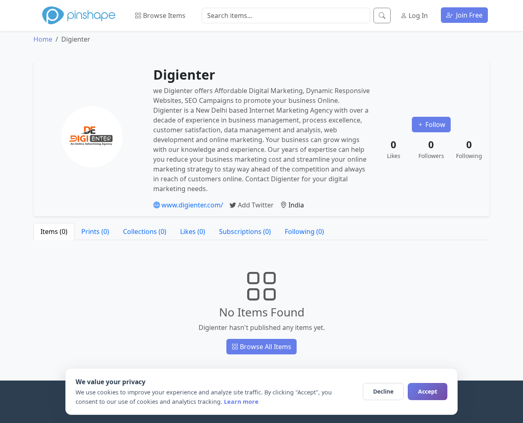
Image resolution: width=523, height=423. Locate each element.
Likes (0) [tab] (192, 231)
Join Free (468, 15)
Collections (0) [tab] (144, 231)
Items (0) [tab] (53, 231)
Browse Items (163, 15)
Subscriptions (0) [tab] (245, 231)
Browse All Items (264, 346)
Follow (434, 124)
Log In (417, 15)
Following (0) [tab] (304, 231)
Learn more (241, 401)
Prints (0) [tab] (95, 231)
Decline (383, 391)
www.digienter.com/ (191, 204)
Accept (427, 391)
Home (43, 39)
